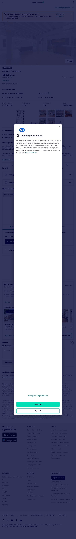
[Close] (59, 126)
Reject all (38, 411)
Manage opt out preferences (38, 396)
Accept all (38, 404)
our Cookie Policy (31, 152)
